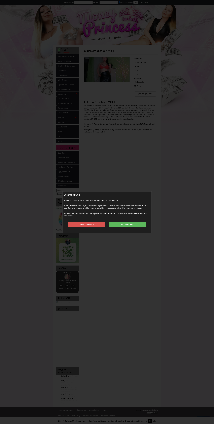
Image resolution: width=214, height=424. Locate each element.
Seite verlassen (87, 224)
